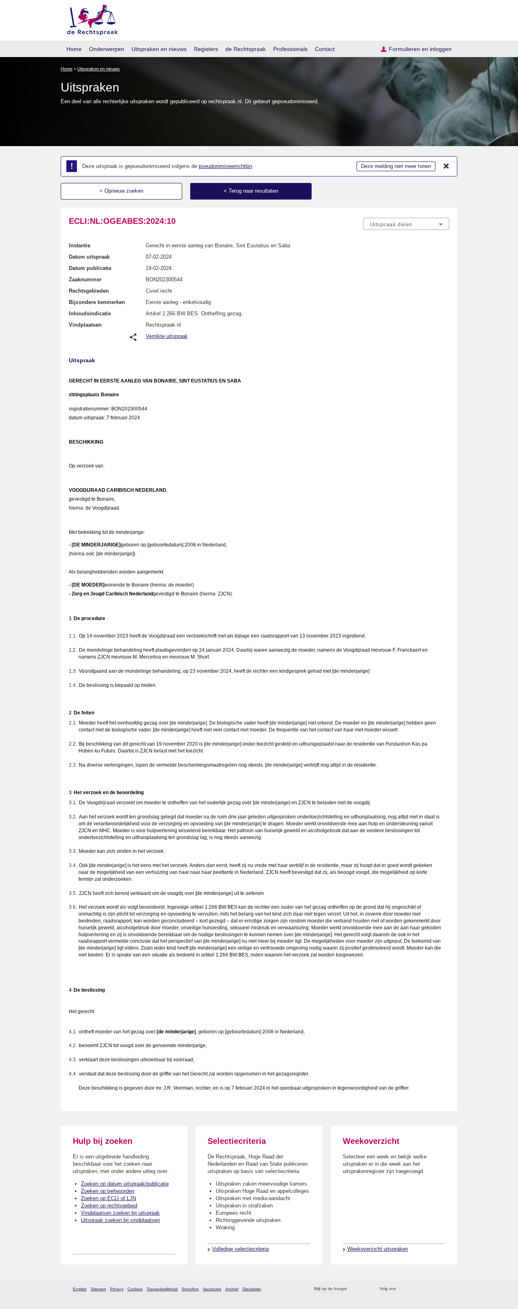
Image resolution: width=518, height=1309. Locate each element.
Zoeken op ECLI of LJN (108, 1198)
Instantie (79, 245)
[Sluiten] (446, 166)
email (365, 1289)
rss (354, 1289)
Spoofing (190, 1289)
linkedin (434, 1289)
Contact (325, 49)
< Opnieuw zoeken (121, 191)
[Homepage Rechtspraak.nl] (90, 18)
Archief (231, 1289)
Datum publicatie (90, 268)
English (80, 1289)
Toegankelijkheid (162, 1289)
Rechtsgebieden (89, 291)
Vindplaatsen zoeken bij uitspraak (120, 1213)
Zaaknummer (85, 279)
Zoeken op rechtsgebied (109, 1206)
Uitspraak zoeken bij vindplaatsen (120, 1220)
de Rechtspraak (245, 49)
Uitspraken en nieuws (159, 49)
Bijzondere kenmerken (97, 302)
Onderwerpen (106, 49)
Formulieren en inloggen (420, 49)
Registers (206, 49)
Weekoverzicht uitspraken (377, 1249)
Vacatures (212, 1289)
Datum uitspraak (89, 257)
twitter (403, 1289)
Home (74, 49)
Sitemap (98, 1289)
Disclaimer (251, 1289)
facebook (413, 1289)
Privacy (116, 1289)
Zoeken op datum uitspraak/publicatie (125, 1184)
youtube (445, 1289)
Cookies (134, 1289)
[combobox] (406, 224)
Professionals (290, 49)
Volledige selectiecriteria (240, 1249)
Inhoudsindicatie (90, 313)
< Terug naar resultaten (251, 191)
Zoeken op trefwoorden (107, 1191)
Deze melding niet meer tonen (396, 166)
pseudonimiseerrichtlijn (225, 166)
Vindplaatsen (85, 325)
